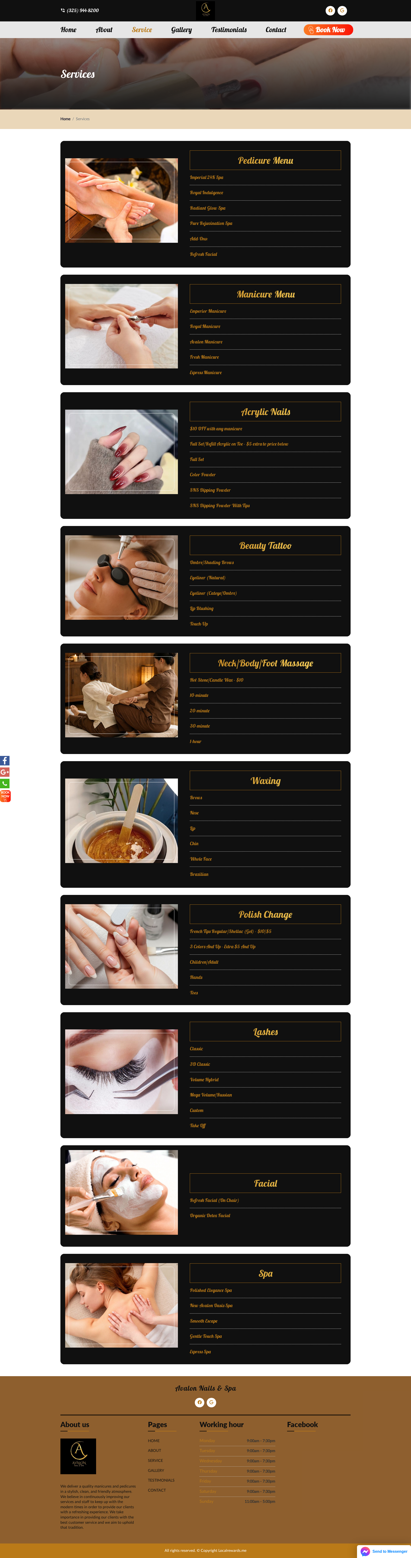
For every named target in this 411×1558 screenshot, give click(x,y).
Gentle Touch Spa (206, 1336)
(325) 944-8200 (82, 10)
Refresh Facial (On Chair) (214, 1200)
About (104, 29)
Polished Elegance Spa (211, 1290)
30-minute (200, 726)
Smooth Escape (203, 1321)
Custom (196, 1110)
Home (68, 29)
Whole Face (201, 859)
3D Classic (200, 1064)
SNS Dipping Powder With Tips (220, 505)
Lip (192, 828)
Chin (194, 843)
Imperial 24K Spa (206, 177)
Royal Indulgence (206, 192)
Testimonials (228, 29)
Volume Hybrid (204, 1079)
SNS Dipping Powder (210, 490)
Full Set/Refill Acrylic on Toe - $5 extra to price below (239, 444)
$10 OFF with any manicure (216, 428)
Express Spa (200, 1351)
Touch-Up (199, 623)
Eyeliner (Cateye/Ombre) (213, 593)
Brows (196, 797)
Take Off (198, 1125)
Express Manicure (206, 372)
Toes (194, 992)
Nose (194, 812)
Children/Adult (204, 962)
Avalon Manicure (206, 341)
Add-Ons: (199, 238)
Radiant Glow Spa (207, 208)
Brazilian (199, 874)
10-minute (199, 695)
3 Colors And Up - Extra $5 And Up (222, 946)
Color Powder (203, 474)
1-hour (195, 741)
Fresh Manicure (204, 357)
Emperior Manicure (208, 311)
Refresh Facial (203, 254)
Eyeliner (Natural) (208, 577)
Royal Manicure (205, 326)
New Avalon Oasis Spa (211, 1305)
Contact (276, 29)
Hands (196, 977)
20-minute (200, 710)
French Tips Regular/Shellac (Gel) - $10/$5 (231, 931)
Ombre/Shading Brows (212, 562)
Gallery (181, 29)
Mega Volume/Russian (211, 1094)
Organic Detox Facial (210, 1215)
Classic (196, 1048)
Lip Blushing (202, 608)
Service (142, 29)
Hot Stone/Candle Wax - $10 (216, 680)
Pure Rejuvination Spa (211, 223)
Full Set (197, 459)
